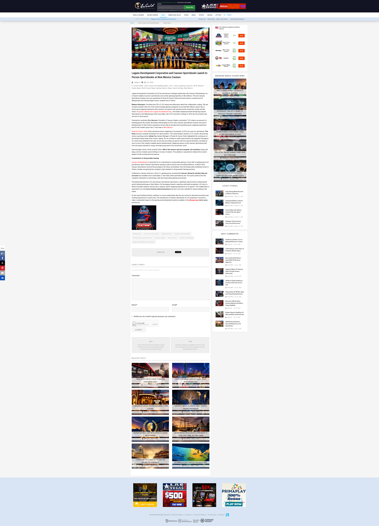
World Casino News (148, 88)
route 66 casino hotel (152, 234)
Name (134, 305)
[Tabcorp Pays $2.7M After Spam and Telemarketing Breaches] (219, 294)
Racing (209, 15)
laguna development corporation (144, 242)
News (163, 15)
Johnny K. (137, 82)
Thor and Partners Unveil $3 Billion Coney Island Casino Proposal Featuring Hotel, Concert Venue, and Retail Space (151, 347)
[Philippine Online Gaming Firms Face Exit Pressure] (230, 140)
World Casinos (138, 15)
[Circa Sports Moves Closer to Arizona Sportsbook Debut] (150, 363)
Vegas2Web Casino (226, 65)
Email (174, 305)
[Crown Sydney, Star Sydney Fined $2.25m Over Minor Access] (230, 120)
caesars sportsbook (186, 238)
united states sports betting (143, 238)
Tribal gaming (211, 19)
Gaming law (202, 19)
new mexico (173, 238)
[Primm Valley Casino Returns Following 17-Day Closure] (150, 390)
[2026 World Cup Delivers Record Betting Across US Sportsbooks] (219, 324)
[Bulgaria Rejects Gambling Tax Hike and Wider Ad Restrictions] (219, 314)
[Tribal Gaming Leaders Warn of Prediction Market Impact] (219, 251)
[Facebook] (2, 258)
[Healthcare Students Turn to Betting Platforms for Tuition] (219, 241)
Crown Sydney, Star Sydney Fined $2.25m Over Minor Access (233, 212)
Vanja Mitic (187, 385)
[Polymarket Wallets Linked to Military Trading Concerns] (230, 99)
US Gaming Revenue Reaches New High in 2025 (190, 462)
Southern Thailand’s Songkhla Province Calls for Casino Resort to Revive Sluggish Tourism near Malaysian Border (190, 347)
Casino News (138, 86)
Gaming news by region (237, 19)
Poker (186, 15)
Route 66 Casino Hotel (139, 131)
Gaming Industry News (164, 88)
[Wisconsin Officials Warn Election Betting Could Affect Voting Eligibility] (219, 303)
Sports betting (178, 88)
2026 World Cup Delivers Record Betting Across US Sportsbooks (233, 324)
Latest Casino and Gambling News (156, 86)
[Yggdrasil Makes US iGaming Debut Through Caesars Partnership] (190, 390)
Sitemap (221, 515)
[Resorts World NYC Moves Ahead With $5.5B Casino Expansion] (219, 260)
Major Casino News (222, 19)
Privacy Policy (212, 515)
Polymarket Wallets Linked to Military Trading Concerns (166, 19)
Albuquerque (194, 200)
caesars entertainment (182, 234)
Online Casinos (152, 15)
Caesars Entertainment (139, 162)
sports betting (167, 234)
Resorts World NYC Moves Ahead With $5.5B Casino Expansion (233, 260)
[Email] (2, 272)
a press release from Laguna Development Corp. (155, 112)
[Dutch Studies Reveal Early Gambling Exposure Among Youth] (230, 161)
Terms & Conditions (200, 515)
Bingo (194, 15)
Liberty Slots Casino (226, 35)
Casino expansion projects (183, 86)
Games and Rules (174, 15)
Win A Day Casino (226, 50)
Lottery (218, 15)
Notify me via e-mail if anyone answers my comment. (155, 316)
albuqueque (137, 234)
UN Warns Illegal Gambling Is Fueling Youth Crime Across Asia (234, 283)
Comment (136, 276)
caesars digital (160, 238)
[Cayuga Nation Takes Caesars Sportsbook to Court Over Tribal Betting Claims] (190, 416)
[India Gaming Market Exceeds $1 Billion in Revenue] (230, 78)
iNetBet (226, 58)
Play (241, 36)
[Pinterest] (2, 268)
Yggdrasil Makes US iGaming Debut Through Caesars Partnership (234, 271)
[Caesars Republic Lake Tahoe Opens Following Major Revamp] (150, 416)
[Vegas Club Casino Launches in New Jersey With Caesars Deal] (190, 363)
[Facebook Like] (2, 253)
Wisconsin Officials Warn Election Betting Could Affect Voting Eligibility (234, 303)
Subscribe (189, 7)
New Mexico (188, 88)
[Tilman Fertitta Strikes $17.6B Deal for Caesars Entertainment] (150, 443)
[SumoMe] (2, 277)
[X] (2, 263)
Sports (201, 15)
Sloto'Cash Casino (226, 43)
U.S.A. (171, 86)
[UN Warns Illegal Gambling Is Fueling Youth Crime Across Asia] (219, 283)
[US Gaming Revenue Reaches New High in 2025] (190, 443)
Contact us (188, 515)
